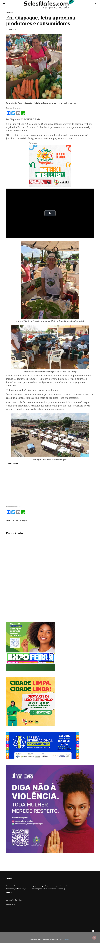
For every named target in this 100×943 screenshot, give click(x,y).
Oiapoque (23, 520)
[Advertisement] (50, 486)
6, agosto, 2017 (11, 29)
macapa (15, 520)
